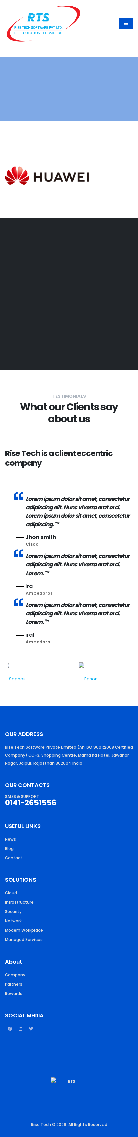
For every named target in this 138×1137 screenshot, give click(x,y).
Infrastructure (19, 902)
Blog (9, 848)
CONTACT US (26, 335)
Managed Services (24, 939)
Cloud (11, 893)
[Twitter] (31, 1031)
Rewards (13, 993)
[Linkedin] (20, 1031)
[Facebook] (9, 1031)
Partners (13, 984)
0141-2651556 (30, 803)
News (10, 839)
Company (15, 975)
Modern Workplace (24, 930)
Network (13, 921)
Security (13, 911)
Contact (13, 858)
